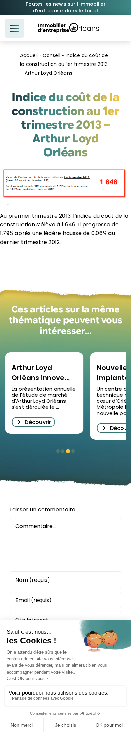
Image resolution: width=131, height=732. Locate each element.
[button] (58, 451)
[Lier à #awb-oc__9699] (14, 28)
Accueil (29, 55)
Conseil (51, 55)
